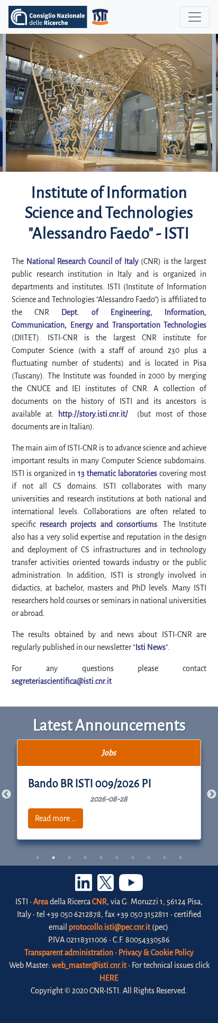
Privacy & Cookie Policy (156, 952)
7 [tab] (133, 857)
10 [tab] (180, 857)
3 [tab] (69, 857)
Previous (6, 794)
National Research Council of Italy (82, 261)
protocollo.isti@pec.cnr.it (109, 927)
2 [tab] (53, 857)
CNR (99, 901)
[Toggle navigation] (195, 17)
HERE (109, 978)
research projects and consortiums (98, 524)
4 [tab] (85, 857)
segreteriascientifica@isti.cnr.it (62, 681)
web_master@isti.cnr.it (89, 965)
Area (40, 901)
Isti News (150, 647)
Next (211, 794)
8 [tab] (148, 857)
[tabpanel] (109, 789)
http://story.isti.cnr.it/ (93, 414)
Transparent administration (68, 952)
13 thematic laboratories (117, 473)
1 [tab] (37, 857)
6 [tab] (117, 857)
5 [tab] (101, 857)
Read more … (55, 818)
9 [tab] (164, 857)
